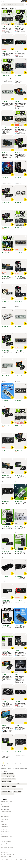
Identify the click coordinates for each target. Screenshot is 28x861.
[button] (26, 5)
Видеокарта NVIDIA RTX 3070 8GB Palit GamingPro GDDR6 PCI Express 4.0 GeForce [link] (7, 78)
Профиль (25, 859)
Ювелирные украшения (5, 844)
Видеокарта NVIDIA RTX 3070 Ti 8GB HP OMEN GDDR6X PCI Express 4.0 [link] (6, 29)
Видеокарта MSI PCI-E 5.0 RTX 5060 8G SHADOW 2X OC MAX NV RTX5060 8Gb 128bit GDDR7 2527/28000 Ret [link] (20, 553)
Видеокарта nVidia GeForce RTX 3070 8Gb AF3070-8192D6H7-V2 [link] (7, 54)
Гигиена (2, 821)
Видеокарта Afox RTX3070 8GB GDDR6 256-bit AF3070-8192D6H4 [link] (7, 130)
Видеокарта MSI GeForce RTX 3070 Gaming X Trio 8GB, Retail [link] (7, 428)
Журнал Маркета (4, 852)
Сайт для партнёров (5, 806)
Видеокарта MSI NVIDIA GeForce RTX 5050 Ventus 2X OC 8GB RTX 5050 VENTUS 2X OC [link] (20, 477)
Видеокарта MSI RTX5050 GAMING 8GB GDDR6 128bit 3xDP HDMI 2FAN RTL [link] (20, 754)
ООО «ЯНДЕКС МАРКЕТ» (9, 854)
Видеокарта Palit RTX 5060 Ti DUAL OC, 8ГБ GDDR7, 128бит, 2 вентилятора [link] (7, 578)
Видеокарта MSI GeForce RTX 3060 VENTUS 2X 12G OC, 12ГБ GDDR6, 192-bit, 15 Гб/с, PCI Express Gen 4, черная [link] (7, 352)
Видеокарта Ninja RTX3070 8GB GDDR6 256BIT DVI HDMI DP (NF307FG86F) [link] (7, 278)
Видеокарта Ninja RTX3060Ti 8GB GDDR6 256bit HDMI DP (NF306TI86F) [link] (6, 477)
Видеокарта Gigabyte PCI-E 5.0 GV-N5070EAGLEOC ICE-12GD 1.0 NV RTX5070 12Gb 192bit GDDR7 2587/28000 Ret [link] (20, 503)
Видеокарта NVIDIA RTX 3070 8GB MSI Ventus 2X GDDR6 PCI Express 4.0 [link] (19, 29)
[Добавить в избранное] (12, 10)
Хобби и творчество (5, 831)
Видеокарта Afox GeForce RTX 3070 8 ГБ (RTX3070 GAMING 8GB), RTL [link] (20, 303)
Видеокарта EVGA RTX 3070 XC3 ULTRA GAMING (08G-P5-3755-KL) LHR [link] (20, 181)
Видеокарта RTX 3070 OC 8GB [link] (7, 181)
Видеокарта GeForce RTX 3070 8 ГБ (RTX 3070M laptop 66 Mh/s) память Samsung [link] (20, 254)
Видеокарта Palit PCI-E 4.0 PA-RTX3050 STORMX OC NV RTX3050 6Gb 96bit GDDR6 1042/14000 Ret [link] (7, 528)
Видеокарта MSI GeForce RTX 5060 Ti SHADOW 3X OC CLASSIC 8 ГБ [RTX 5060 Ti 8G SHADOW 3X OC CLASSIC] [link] (7, 553)
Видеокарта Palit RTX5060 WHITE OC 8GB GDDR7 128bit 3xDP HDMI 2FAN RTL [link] (20, 528)
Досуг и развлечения (5, 816)
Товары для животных (5, 839)
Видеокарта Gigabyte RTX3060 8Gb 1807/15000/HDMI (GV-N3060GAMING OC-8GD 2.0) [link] (7, 503)
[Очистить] (22, 4)
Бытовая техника (4, 819)
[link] (7, 774)
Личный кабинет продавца (6, 801)
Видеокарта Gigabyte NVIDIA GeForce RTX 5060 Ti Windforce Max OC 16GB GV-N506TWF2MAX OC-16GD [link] (20, 377)
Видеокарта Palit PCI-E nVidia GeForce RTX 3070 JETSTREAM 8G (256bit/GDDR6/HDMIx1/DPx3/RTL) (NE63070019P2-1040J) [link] (7, 155)
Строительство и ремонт (6, 841)
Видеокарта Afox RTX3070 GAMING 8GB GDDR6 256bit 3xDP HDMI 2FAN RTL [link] (20, 278)
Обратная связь (4, 849)
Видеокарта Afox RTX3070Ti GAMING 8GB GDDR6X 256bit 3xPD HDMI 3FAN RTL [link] (7, 377)
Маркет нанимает (4, 850)
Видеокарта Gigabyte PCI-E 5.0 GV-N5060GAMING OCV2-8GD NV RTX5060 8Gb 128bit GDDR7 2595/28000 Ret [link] (20, 728)
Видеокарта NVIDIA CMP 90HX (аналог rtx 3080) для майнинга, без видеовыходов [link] (20, 427)
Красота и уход (4, 829)
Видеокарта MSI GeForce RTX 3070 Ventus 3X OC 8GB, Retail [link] (7, 206)
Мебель (2, 817)
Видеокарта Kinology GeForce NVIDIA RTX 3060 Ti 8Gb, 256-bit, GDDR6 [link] (7, 653)
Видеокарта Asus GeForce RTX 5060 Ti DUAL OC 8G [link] (20, 677)
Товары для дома (4, 826)
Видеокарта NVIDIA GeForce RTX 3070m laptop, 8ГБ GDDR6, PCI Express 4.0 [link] (20, 229)
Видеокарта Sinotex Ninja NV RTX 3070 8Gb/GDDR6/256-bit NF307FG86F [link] (20, 78)
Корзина (21, 859)
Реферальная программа (6, 811)
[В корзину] (12, 24)
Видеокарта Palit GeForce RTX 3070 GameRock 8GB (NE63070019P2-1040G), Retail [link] (20, 404)
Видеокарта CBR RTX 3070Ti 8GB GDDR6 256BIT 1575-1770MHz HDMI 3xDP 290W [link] (7, 402)
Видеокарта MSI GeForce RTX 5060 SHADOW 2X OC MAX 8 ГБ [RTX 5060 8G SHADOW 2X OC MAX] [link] (7, 754)
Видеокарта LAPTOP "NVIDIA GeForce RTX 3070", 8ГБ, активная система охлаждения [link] (20, 352)
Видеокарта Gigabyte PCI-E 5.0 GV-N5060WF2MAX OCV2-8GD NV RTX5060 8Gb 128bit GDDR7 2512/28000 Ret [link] (7, 452)
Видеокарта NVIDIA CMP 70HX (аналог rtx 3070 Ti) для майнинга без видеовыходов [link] (20, 130)
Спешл (7, 859)
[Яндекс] (10, 856)
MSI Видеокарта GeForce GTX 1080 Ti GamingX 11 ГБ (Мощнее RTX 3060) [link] (20, 602)
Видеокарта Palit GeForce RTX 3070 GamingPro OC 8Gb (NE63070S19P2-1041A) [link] (20, 54)
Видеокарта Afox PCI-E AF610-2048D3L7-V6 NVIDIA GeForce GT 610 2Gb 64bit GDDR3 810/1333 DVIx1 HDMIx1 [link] (20, 653)
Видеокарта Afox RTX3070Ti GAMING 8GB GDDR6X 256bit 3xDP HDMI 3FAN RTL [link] (20, 329)
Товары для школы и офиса (6, 836)
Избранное (16, 859)
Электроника (3, 822)
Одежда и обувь (4, 824)
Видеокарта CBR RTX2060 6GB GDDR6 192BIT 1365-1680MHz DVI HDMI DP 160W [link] (20, 627)
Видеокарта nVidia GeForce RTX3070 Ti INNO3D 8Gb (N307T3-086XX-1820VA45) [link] (20, 104)
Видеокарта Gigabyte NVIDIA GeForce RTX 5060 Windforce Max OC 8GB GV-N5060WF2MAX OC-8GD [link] (7, 627)
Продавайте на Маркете (6, 803)
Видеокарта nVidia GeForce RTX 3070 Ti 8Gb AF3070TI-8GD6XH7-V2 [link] (7, 104)
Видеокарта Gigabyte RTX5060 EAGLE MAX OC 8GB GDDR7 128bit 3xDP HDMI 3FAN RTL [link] (7, 602)
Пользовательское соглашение (7, 847)
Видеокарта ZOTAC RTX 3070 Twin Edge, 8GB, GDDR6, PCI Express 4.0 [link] (6, 254)
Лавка (11, 859)
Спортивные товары (5, 838)
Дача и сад (3, 833)
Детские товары (4, 843)
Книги (2, 834)
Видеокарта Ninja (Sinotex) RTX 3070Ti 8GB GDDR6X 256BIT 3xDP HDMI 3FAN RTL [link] (7, 303)
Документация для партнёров (7, 804)
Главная (2, 859)
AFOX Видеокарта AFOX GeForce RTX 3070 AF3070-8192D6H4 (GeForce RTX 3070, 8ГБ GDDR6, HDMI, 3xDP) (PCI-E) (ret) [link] (20, 204)
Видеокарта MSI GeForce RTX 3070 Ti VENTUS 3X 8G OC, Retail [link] (20, 155)
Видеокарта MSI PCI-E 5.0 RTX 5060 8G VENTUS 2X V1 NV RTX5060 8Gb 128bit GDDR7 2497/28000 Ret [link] (7, 704)
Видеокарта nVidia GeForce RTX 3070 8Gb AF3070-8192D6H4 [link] (7, 329)
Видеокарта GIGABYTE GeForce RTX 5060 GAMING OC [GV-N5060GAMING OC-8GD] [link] (7, 677)
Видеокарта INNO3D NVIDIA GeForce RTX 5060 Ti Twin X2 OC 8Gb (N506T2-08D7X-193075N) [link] (20, 578)
